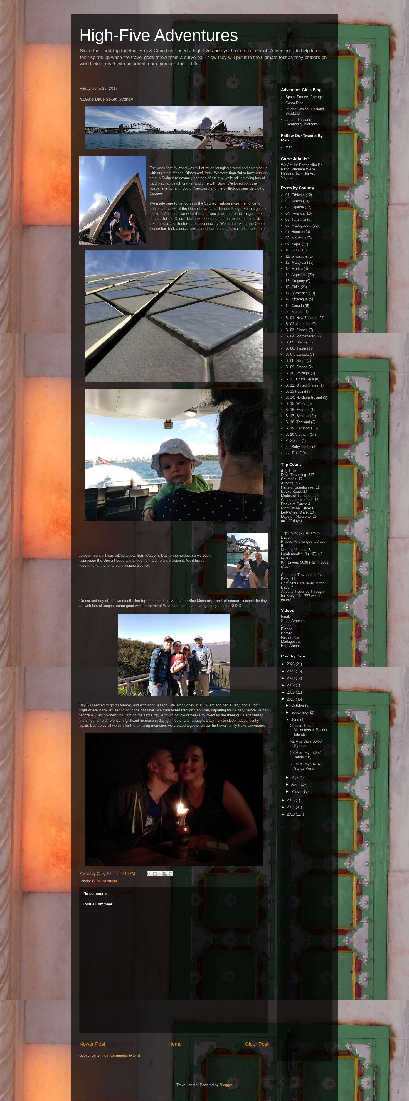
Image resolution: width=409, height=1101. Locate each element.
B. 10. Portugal (297, 373)
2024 (291, 671)
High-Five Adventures (158, 35)
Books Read (291, 491)
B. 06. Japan (295, 348)
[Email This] (149, 873)
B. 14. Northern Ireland (303, 397)
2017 (291, 699)
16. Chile (292, 287)
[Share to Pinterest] (170, 873)
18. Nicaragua (296, 299)
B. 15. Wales (295, 404)
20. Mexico (294, 312)
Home (175, 1044)
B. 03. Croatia (296, 330)
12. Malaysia (295, 262)
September (300, 712)
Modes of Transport (296, 496)
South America (293, 621)
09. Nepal (293, 244)
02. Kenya (293, 201)
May (295, 777)
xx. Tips (292, 453)
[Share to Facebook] (165, 873)
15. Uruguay (295, 281)
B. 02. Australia (104, 881)
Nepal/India (290, 637)
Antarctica (289, 625)
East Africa (290, 646)
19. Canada (294, 305)
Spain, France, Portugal (304, 97)
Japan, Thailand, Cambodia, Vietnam (301, 122)
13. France (294, 268)
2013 (291, 814)
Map (288, 147)
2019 (291, 685)
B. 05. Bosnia (296, 342)
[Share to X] (160, 873)
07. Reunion (295, 232)
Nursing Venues (293, 550)
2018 (291, 692)
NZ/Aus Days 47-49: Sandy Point (306, 766)
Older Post (256, 1044)
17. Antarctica (296, 293)
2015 (291, 800)
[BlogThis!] (154, 873)
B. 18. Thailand (297, 422)
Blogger (226, 1085)
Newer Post (92, 1044)
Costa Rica (294, 103)
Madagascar (291, 641)
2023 (291, 678)
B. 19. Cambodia (298, 428)
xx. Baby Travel (298, 447)
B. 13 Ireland (295, 391)
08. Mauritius (295, 238)
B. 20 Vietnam (297, 434)
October (298, 705)
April (295, 784)
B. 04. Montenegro (300, 336)
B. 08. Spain (295, 360)
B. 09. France (296, 367)
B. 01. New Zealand (301, 318)
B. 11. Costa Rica (299, 379)
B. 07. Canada (297, 354)
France (286, 629)
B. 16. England (297, 410)
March (296, 791)
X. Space (292, 441)
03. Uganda (294, 207)
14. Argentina (296, 275)
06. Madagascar (298, 225)
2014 (291, 807)
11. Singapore (296, 256)
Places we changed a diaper (303, 541)
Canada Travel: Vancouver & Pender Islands (308, 730)
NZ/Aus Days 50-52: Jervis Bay (306, 755)
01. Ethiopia (295, 195)
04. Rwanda (294, 213)
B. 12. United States (301, 385)
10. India (292, 250)
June (295, 720)
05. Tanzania (295, 219)
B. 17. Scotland (298, 416)
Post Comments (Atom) (121, 1055)
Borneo (286, 633)
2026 (291, 664)
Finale (286, 616)
